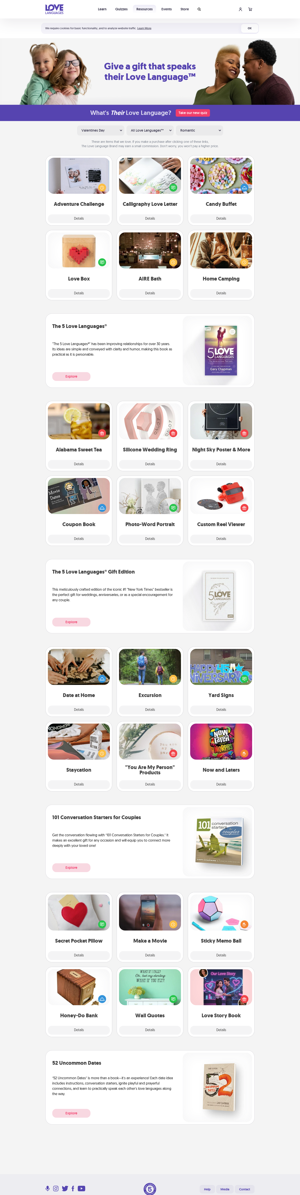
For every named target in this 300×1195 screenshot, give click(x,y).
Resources (144, 9)
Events (166, 9)
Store (185, 9)
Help (207, 1189)
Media (224, 1189)
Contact (244, 1189)
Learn (102, 9)
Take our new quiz (193, 112)
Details (79, 219)
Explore (71, 376)
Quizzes (121, 9)
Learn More (144, 28)
